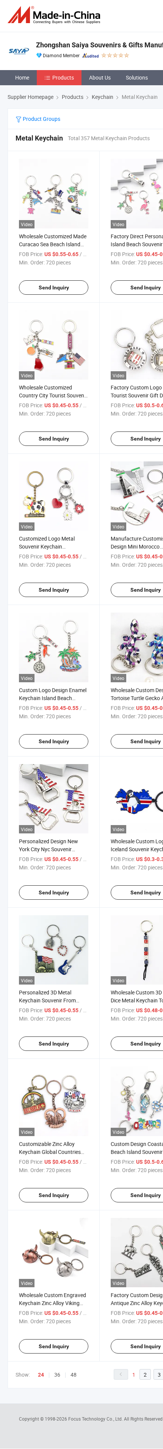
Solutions (137, 77)
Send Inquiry (54, 287)
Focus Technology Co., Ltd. (96, 1419)
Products (63, 77)
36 (57, 1374)
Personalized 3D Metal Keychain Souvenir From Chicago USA (47, 1000)
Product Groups (41, 118)
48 (74, 1374)
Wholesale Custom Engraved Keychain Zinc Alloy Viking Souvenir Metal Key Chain (52, 1303)
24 (41, 1375)
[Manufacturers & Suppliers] (55, 15)
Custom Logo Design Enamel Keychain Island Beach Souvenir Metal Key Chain (52, 698)
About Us (100, 77)
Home (22, 77)
